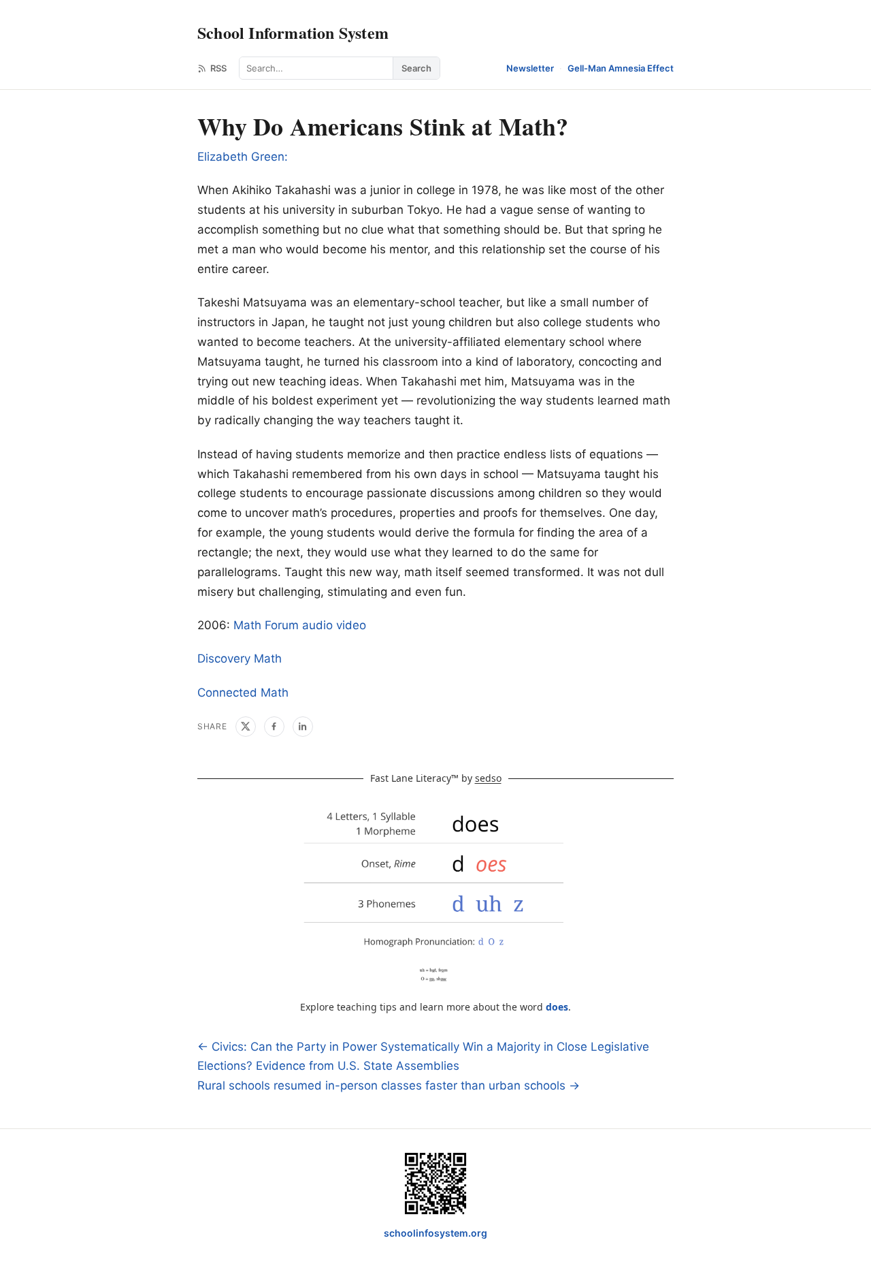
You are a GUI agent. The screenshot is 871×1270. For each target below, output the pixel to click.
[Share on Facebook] (274, 726)
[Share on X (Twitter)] (245, 726)
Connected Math (243, 692)
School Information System (293, 32)
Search (416, 68)
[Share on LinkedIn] (303, 726)
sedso (488, 778)
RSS (218, 68)
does (557, 1006)
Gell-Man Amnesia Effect (621, 68)
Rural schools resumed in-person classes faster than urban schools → (388, 1085)
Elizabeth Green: (242, 156)
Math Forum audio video (299, 625)
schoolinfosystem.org (435, 1233)
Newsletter (530, 68)
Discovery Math (239, 658)
